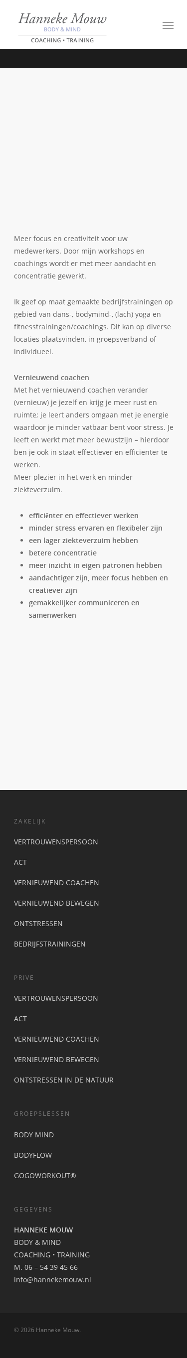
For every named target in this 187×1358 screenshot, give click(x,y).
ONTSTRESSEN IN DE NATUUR (64, 1080)
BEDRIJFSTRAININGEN (50, 944)
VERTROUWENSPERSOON (56, 841)
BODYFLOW (33, 1155)
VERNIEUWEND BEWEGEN (56, 903)
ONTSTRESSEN (38, 923)
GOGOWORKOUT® (45, 1175)
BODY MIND (34, 1134)
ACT (20, 862)
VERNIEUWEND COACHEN (56, 882)
